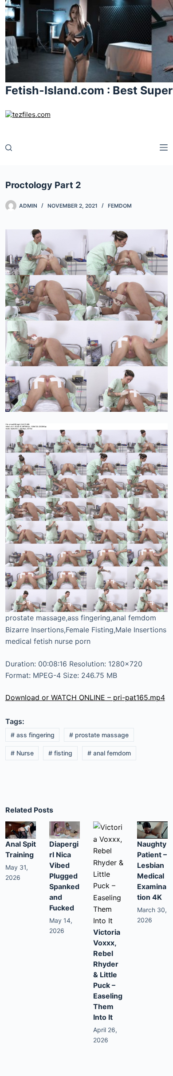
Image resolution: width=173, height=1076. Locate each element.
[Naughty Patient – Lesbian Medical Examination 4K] (152, 829)
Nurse (22, 753)
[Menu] (164, 147)
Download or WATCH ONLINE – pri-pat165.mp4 (85, 697)
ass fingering (33, 735)
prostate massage (99, 735)
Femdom (120, 205)
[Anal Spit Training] (20, 829)
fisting (60, 753)
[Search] (8, 147)
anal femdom (109, 753)
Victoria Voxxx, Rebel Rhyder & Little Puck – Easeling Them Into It (107, 975)
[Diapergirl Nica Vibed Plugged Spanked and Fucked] (64, 829)
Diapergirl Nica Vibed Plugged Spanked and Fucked (64, 876)
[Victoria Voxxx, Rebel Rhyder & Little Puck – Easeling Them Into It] (108, 873)
